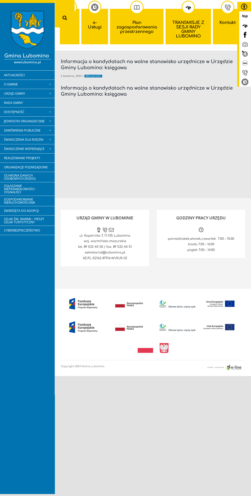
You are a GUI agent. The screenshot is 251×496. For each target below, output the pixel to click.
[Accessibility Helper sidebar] (244, 6)
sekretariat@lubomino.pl (105, 252)
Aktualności (93, 76)
